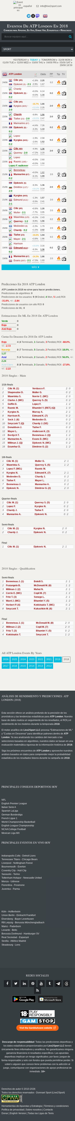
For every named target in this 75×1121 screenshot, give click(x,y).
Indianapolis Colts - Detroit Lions (19, 855)
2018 (66, 659)
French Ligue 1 (9, 818)
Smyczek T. (12, 608)
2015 (23, 666)
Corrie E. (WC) (14, 593)
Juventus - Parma (11, 889)
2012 (49, 666)
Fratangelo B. (13, 585)
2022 (40, 659)
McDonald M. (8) (42, 585)
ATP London (15, 74)
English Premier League (14, 803)
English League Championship (18, 825)
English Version (18, 1113)
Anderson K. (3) (40, 431)
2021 (49, 659)
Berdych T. (13, 435)
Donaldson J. (15, 427)
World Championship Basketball (18, 822)
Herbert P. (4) (13, 604)
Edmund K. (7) (40, 415)
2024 (23, 659)
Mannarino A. (15, 439)
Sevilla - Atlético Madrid (14, 941)
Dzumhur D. (14, 446)
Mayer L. (12, 431)
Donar (5, 1113)
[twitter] (15, 983)
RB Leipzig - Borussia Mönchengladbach (23, 922)
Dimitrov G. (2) (40, 446)
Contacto (48, 1109)
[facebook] (7, 983)
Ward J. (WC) (13, 600)
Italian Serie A (9, 807)
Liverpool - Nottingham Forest (17, 863)
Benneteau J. (14, 484)
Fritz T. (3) (11, 597)
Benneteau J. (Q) (41, 435)
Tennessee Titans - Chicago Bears (20, 859)
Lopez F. (36, 404)
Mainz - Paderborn (11, 926)
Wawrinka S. (14, 396)
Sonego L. (39, 597)
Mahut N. (38, 589)
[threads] (66, 983)
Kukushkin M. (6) (43, 608)
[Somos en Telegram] (29, 16)
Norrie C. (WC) (40, 396)
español (27, 6)
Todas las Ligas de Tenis (41, 1113)
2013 (40, 666)
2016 (14, 666)
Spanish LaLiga (10, 810)
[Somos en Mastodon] (37, 16)
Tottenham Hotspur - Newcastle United (22, 877)
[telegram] (58, 983)
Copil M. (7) (40, 593)
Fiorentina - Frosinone (13, 885)
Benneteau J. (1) (15, 581)
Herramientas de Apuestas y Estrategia (22, 1106)
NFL (4, 800)
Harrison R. (14, 415)
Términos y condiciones (56, 1106)
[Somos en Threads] (33, 16)
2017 (5, 666)
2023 (31, 659)
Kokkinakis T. (13, 634)
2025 (14, 659)
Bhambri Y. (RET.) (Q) (43, 408)
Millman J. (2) (13, 589)
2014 (31, 666)
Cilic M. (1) (13, 388)
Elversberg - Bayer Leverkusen (18, 919)
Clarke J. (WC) (15, 400)
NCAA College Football (14, 829)
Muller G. (37, 392)
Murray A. (37, 412)
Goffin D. (12, 404)
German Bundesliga (12, 814)
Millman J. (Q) (15, 442)
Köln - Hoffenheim (11, 911)
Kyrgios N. (13, 412)
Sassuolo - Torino (11, 874)
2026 (5, 659)
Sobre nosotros (34, 1109)
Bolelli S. (38, 581)
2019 (57, 659)
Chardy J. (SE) (40, 423)
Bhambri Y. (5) (41, 600)
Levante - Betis (9, 930)
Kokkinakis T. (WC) (44, 604)
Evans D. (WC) (40, 439)
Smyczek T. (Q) (16, 423)
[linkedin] (24, 983)
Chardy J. (40, 476)
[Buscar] (70, 36)
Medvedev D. (39, 419)
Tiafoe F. (36, 427)
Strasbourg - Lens (11, 944)
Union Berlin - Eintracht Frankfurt (19, 915)
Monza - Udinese (10, 881)
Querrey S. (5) (40, 400)
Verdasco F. (38, 388)
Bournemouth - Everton (14, 866)
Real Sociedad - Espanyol (15, 937)
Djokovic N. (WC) (41, 442)
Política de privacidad (13, 1109)
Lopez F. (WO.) (14, 468)
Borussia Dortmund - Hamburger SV (20, 933)
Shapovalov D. (15, 392)
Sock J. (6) (13, 419)
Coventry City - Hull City (14, 870)
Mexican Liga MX (11, 833)
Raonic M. (13, 408)
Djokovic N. (13, 488)
